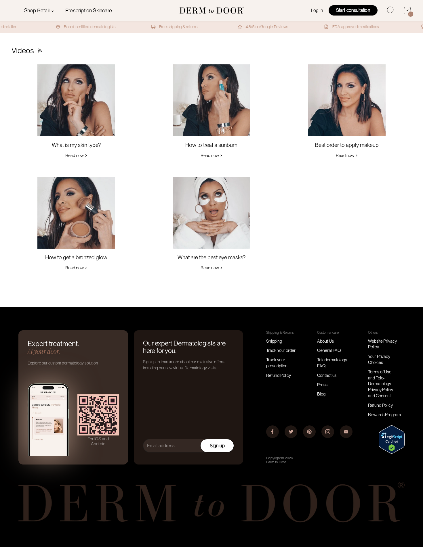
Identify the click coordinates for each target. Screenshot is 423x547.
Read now (74, 155)
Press (322, 384)
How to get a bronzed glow (76, 257)
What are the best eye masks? (211, 257)
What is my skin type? (76, 145)
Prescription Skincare (88, 10)
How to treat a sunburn (211, 145)
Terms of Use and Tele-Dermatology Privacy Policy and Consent (380, 383)
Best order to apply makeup (347, 145)
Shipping (274, 341)
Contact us (326, 375)
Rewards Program (384, 414)
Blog (321, 394)
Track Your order (281, 350)
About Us (325, 341)
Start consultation (353, 10)
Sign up (217, 445)
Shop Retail (37, 10)
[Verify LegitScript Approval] (392, 452)
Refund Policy (278, 375)
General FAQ (329, 350)
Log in (317, 10)
